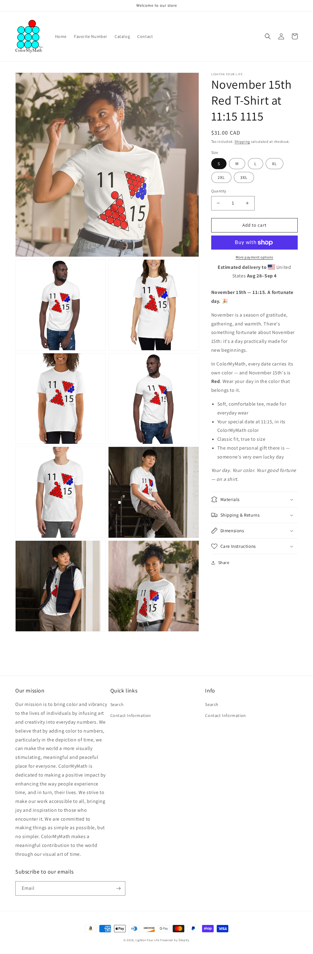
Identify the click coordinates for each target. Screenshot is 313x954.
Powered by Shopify (175, 940)
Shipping (242, 141)
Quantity (218, 191)
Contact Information (130, 715)
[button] (267, 36)
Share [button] (224, 562)
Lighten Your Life (147, 940)
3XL (244, 177)
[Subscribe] (118, 888)
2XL (221, 177)
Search (117, 704)
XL (274, 163)
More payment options (254, 257)
